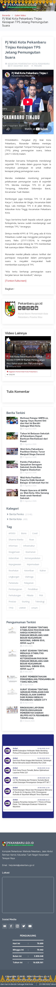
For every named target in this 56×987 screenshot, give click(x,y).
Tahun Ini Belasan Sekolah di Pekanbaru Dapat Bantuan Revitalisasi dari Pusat (34, 437)
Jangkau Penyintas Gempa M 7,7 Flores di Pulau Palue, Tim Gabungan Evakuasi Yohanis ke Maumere (32, 804)
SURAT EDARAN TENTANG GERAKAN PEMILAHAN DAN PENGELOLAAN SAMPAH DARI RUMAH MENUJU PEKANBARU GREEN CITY (34, 694)
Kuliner (43, 570)
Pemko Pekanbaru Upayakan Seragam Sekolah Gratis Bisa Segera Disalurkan (31, 466)
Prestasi (12, 601)
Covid (34, 533)
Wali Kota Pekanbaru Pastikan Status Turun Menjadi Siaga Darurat (32, 452)
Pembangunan (15, 589)
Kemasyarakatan (32, 558)
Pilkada (30, 595)
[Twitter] (32, 308)
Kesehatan (14, 570)
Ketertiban (29, 570)
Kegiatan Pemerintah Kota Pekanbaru (22, 372)
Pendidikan (33, 589)
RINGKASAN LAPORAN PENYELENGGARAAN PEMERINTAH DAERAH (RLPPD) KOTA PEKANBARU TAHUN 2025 (34, 712)
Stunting (25, 601)
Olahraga (29, 576)
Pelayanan (29, 583)
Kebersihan (14, 558)
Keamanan (31, 552)
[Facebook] (24, 308)
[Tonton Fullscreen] (15, 280)
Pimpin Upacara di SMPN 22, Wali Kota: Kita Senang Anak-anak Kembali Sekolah (34, 494)
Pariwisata (13, 583)
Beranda (6, 15)
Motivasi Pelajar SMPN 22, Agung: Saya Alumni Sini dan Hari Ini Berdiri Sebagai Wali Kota (34, 422)
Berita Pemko (20, 514)
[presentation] (7, 356)
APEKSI (12, 533)
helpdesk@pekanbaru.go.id (21, 865)
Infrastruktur (29, 545)
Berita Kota (18, 519)
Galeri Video (20, 15)
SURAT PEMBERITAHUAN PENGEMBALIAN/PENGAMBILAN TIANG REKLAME (37, 679)
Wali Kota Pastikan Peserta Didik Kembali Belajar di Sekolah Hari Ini (34, 480)
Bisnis (24, 533)
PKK (41, 595)
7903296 (38, 66)
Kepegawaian (15, 564)
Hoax (31, 539)
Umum (34, 607)
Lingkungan (14, 576)
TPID (11, 607)
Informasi (13, 545)
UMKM (22, 607)
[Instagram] (28, 308)
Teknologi (39, 601)
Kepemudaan (33, 564)
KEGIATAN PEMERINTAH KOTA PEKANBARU (29, 64)
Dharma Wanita (16, 539)
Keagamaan (14, 552)
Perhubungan (15, 595)
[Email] (20, 308)
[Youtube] (36, 308)
